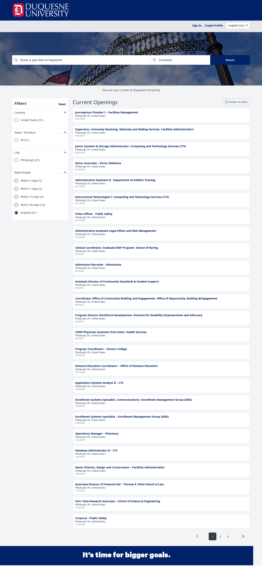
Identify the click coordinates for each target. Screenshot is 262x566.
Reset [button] (62, 104)
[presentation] (197, 536)
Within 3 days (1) (31, 180)
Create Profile (214, 25)
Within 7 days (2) (31, 188)
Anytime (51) (28, 212)
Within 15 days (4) (32, 197)
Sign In (197, 25)
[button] (40, 111)
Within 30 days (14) (33, 205)
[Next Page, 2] (243, 536)
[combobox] (81, 60)
